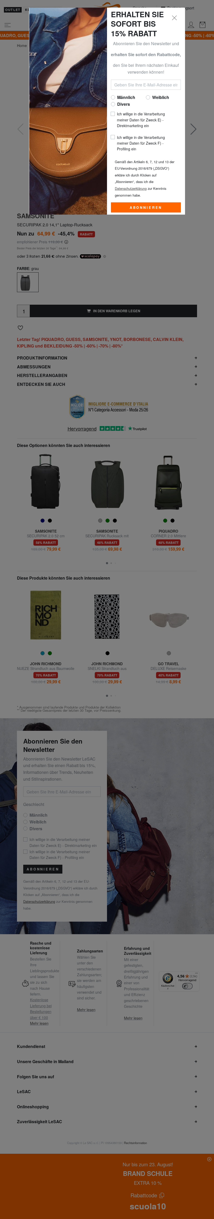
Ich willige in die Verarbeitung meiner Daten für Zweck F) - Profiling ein (141, 143)
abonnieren (146, 207)
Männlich (126, 97)
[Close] (174, 18)
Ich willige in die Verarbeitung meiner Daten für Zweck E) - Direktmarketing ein (141, 119)
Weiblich (160, 97)
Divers (123, 104)
